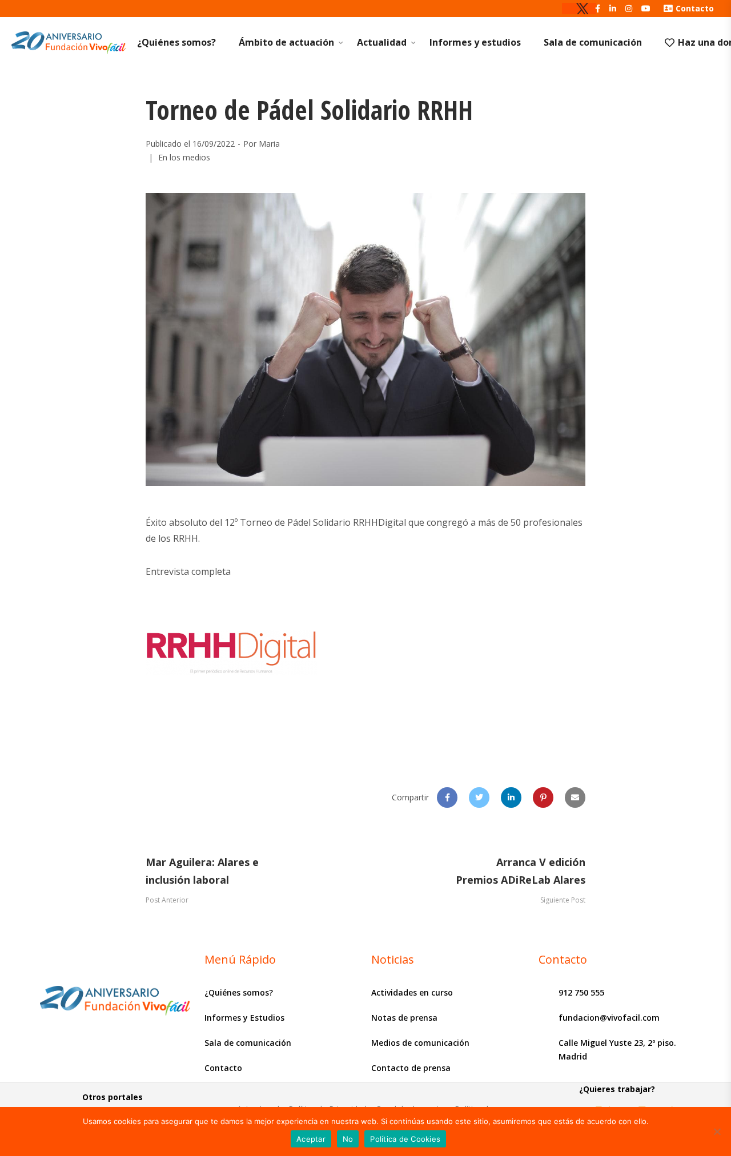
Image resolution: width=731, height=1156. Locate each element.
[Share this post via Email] (575, 797)
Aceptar (311, 1138)
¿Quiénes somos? (176, 42)
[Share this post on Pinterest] (543, 797)
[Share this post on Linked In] (511, 797)
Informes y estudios (475, 42)
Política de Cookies (405, 1138)
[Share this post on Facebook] (447, 797)
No (348, 1138)
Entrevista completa (188, 571)
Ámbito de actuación (286, 42)
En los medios (184, 157)
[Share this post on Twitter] (479, 797)
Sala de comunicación (593, 42)
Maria (269, 143)
